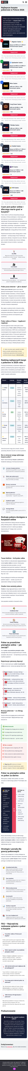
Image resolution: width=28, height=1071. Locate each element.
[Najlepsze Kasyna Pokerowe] (4, 2)
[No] (26, 1065)
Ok (14, 1068)
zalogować (9, 1046)
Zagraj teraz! (14, 52)
